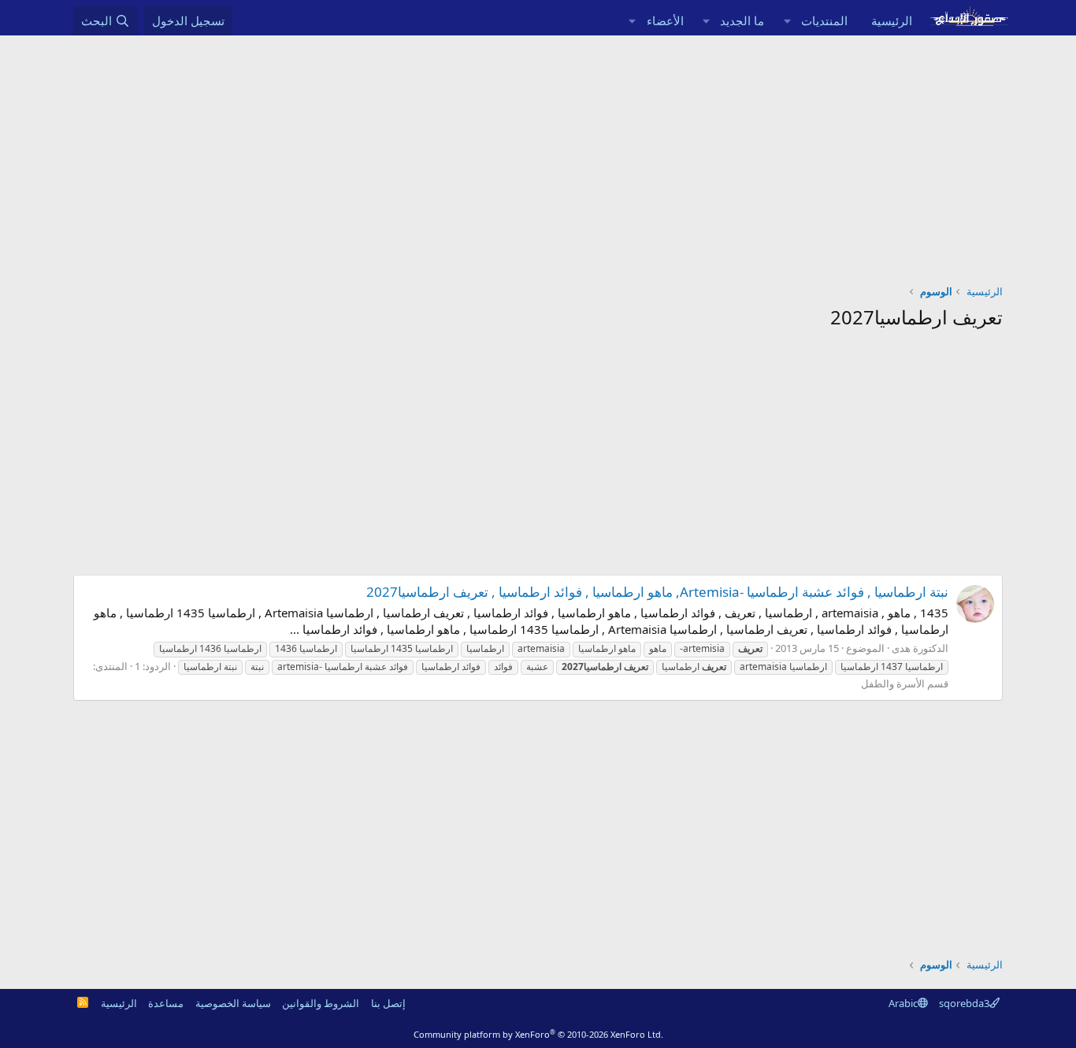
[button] (787, 20)
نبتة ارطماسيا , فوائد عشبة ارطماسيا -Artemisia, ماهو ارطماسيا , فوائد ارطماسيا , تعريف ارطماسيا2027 (657, 592)
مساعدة (166, 1003)
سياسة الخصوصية (233, 1003)
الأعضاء (665, 20)
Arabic (903, 1003)
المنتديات (824, 20)
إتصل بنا (388, 1003)
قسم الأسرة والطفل (904, 683)
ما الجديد (742, 20)
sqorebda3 (964, 1003)
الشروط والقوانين (320, 1003)
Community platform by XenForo (538, 1034)
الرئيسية (891, 20)
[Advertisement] (538, 153)
